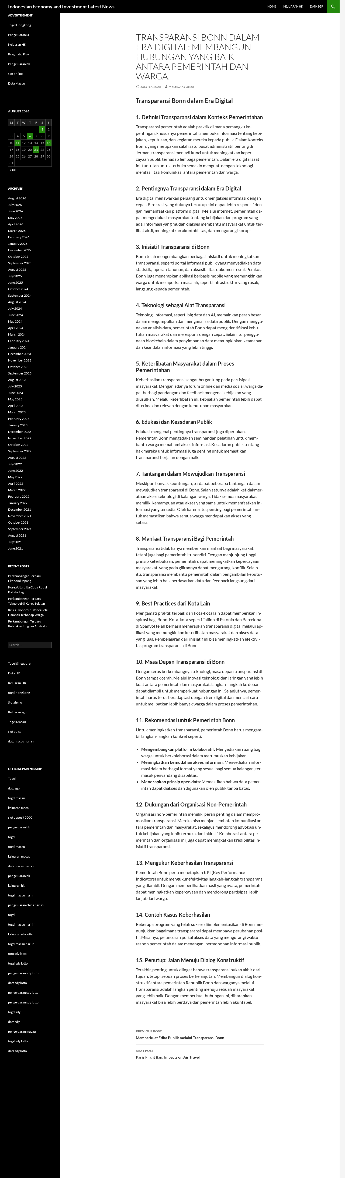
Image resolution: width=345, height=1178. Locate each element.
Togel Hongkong (19, 25)
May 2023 (15, 399)
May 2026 (15, 218)
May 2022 (15, 477)
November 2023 (19, 360)
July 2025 (15, 276)
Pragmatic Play (18, 54)
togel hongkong (19, 693)
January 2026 (17, 244)
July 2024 (15, 308)
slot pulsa (14, 731)
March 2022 (17, 490)
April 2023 (15, 406)
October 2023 (18, 367)
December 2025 (19, 250)
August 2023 (17, 380)
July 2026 (15, 205)
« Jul (12, 170)
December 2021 (19, 509)
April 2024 (15, 328)
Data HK (14, 673)
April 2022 (15, 483)
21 (36, 150)
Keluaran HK (17, 44)
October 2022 (18, 445)
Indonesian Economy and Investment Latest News (61, 6)
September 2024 (20, 295)
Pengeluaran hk (19, 64)
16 (48, 143)
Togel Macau (17, 722)
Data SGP (316, 6)
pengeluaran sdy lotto (23, 992)
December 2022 (19, 432)
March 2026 (17, 231)
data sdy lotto (17, 1051)
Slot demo (15, 702)
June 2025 (15, 282)
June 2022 (15, 470)
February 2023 (18, 419)
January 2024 (17, 347)
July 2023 (15, 386)
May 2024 (15, 321)
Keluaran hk (293, 6)
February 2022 (18, 496)
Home (271, 6)
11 (17, 143)
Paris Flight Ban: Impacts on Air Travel (168, 1054)
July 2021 (15, 542)
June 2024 (15, 315)
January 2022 (17, 503)
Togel (12, 779)
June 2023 (15, 393)
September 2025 (20, 263)
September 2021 (20, 529)
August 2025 (17, 269)
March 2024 (17, 334)
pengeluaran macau (22, 1031)
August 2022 (17, 458)
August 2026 (17, 198)
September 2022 (20, 451)
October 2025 (18, 257)
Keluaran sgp (17, 712)
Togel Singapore (19, 663)
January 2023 (17, 425)
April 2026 (15, 224)
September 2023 (20, 373)
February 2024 (18, 341)
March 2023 (17, 412)
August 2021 (17, 535)
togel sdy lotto (18, 1041)
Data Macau (16, 83)
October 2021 (18, 522)
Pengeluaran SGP (20, 35)
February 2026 (18, 237)
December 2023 (19, 354)
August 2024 (17, 302)
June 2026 (15, 211)
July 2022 (15, 464)
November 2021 (19, 516)
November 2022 (19, 438)
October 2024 (18, 289)
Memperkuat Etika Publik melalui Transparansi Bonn (180, 1034)
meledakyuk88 (181, 87)
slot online (15, 74)
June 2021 (15, 548)
